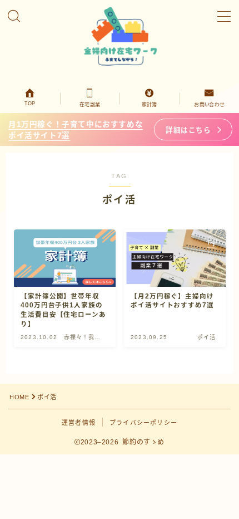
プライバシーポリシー (143, 422)
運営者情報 (79, 422)
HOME (19, 397)
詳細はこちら (188, 130)
